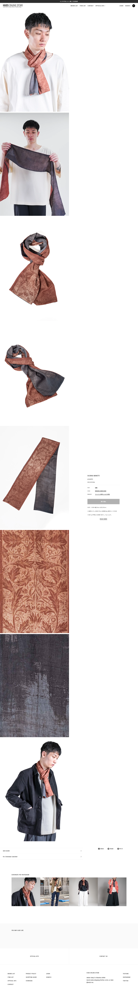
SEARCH (127, 6)
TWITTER (125, 981)
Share (102, 849)
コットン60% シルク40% (102, 494)
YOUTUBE (126, 974)
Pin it (121, 849)
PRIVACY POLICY (31, 974)
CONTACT (91, 6)
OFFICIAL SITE (100, 6)
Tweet (111, 849)
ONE (96, 487)
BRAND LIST (74, 6)
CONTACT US (103, 956)
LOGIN (121, 6)
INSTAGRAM (126, 977)
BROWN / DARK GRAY (100, 491)
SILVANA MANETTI (93, 476)
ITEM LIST (83, 6)
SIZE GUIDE (6, 851)
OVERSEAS (29, 981)
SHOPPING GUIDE (31, 977)
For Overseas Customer (10, 857)
